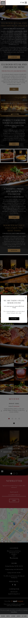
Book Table (14, 318)
